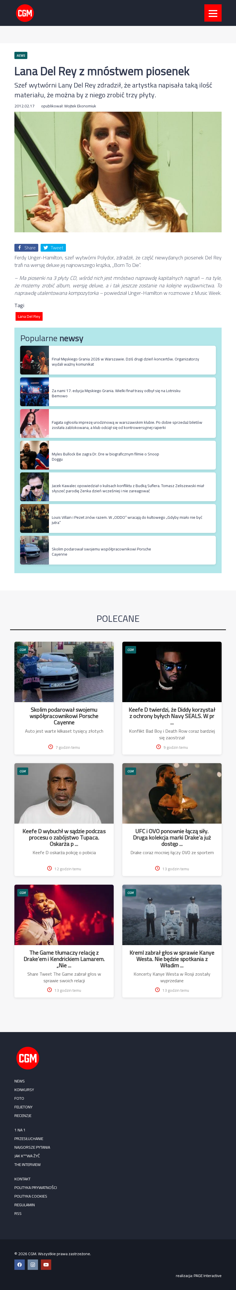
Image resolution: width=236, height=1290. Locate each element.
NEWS (19, 1081)
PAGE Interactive (208, 1275)
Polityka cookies (30, 1196)
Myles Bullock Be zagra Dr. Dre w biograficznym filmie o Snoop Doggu (105, 456)
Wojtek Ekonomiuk (80, 106)
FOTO (19, 1098)
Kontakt (22, 1179)
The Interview (27, 1164)
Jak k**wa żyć (27, 1156)
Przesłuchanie (28, 1138)
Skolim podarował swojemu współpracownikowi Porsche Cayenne (101, 551)
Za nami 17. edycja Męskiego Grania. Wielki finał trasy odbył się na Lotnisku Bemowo (116, 393)
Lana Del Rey (29, 316)
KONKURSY (24, 1089)
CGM (23, 649)
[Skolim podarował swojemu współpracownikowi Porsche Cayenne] (34, 539)
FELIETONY (23, 1107)
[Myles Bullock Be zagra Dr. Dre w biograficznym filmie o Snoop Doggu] (34, 444)
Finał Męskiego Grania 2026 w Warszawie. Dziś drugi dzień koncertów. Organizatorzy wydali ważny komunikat (125, 361)
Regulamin (24, 1205)
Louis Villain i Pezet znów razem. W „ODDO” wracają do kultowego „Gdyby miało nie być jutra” (127, 520)
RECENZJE (22, 1115)
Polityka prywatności (35, 1187)
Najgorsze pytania (32, 1147)
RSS (18, 1213)
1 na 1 (20, 1130)
